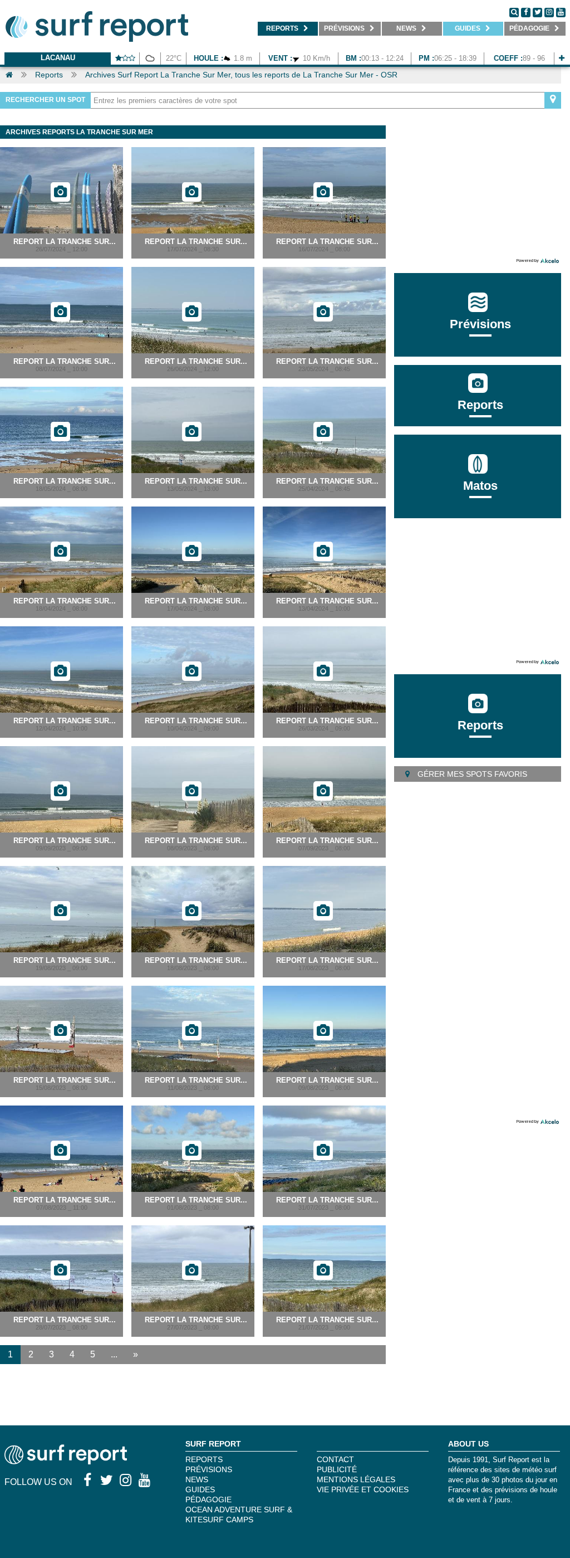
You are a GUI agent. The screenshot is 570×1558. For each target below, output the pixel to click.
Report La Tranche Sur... (64, 241)
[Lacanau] (561, 58)
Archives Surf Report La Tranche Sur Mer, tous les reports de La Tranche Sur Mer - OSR (241, 74)
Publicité (337, 1469)
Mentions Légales (356, 1479)
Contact (335, 1459)
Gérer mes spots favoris (471, 774)
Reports (49, 74)
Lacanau (58, 57)
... (114, 1354)
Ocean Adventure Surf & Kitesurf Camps (238, 1514)
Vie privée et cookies (363, 1489)
